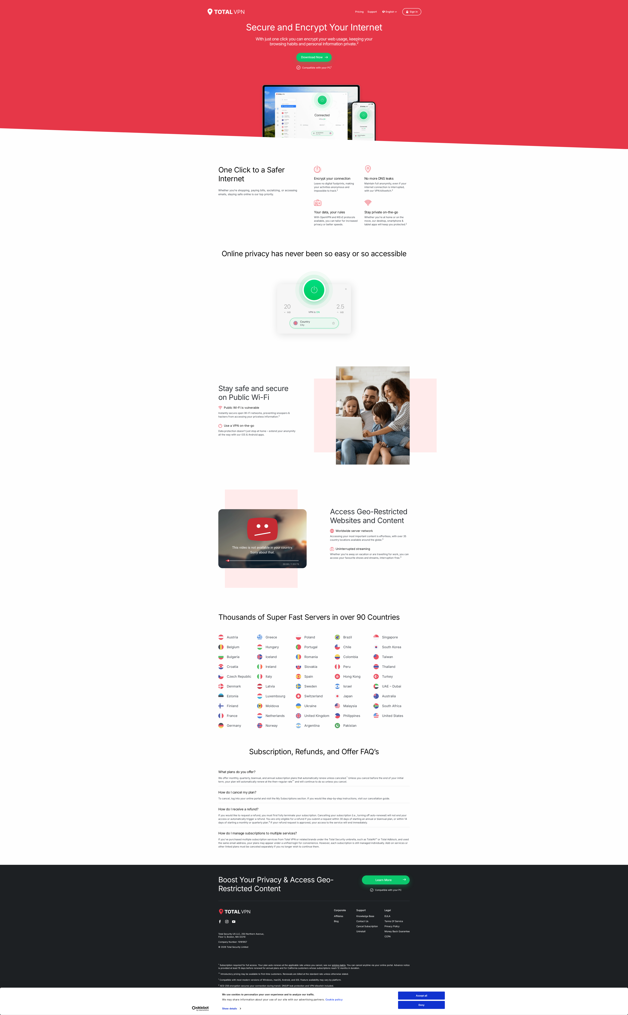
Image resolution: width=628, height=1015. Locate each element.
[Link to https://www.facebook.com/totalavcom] (220, 922)
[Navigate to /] (225, 12)
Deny (421, 1004)
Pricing (359, 11)
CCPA (387, 936)
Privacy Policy (392, 926)
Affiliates (338, 916)
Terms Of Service (393, 921)
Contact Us (362, 921)
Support (372, 11)
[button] (411, 11)
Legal (387, 910)
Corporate (340, 910)
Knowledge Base (365, 916)
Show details (229, 1008)
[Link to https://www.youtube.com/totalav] (233, 922)
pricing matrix (339, 965)
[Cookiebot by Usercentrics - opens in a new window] (200, 1008)
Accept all (421, 995)
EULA (387, 916)
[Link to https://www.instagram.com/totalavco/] (226, 922)
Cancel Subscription (367, 926)
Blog (336, 921)
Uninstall (360, 931)
